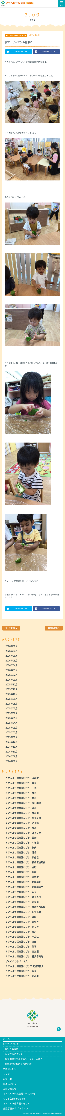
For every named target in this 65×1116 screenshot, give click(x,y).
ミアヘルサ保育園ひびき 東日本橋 (23, 802)
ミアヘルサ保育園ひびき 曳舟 (21, 827)
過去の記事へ (53, 628)
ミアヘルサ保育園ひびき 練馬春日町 (24, 956)
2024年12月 (12, 741)
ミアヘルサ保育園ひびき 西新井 (22, 837)
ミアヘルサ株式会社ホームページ (19, 1093)
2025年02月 (12, 732)
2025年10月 (12, 694)
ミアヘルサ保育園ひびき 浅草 (21, 946)
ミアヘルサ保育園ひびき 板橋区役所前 (25, 862)
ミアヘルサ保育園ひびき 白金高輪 (23, 911)
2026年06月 (12, 655)
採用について (9, 1083)
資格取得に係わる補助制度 (18, 1063)
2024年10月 (12, 751)
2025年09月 (12, 698)
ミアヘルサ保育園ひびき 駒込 (21, 793)
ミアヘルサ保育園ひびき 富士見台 (23, 896)
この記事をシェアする (20, 51)
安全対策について (14, 1053)
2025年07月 (12, 708)
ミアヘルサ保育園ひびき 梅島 (21, 783)
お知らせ (7, 1078)
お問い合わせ (9, 1088)
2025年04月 (12, 722)
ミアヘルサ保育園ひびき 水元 (21, 892)
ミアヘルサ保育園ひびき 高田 (21, 941)
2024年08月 (12, 761)
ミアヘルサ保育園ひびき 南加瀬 (22, 951)
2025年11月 (12, 689)
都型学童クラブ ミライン (15, 1108)
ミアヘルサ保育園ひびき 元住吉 (22, 921)
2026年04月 (12, 665)
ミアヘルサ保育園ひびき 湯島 (21, 807)
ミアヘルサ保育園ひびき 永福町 (22, 778)
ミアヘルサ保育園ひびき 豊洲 (21, 797)
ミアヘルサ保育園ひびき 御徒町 (22, 877)
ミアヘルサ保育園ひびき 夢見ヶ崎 (23, 817)
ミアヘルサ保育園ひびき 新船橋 (22, 857)
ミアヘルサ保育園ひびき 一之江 (22, 936)
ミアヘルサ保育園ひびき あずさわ (23, 832)
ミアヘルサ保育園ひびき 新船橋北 (23, 882)
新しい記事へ (11, 628)
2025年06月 (12, 713)
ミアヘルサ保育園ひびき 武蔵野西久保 (25, 906)
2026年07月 (12, 650)
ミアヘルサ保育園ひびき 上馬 (21, 788)
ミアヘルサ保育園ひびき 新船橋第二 (24, 887)
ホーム (6, 1039)
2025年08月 (12, 703)
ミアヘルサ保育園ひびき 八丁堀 (22, 822)
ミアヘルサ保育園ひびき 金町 (21, 867)
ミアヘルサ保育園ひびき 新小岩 (22, 976)
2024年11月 (12, 746)
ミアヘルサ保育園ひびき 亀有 (21, 872)
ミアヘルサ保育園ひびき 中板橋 (22, 842)
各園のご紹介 (9, 1068)
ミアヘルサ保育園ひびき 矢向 (21, 847)
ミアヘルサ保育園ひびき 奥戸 (21, 931)
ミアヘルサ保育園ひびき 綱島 (21, 971)
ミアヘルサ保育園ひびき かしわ (22, 926)
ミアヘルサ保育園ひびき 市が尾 (22, 901)
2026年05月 (12, 660)
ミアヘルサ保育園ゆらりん (16, 1103)
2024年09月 (12, 756)
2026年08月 (12, 646)
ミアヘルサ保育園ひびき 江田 (21, 916)
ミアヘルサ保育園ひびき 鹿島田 (22, 812)
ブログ (6, 1073)
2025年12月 (12, 684)
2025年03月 (12, 727)
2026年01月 (12, 679)
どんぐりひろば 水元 (17, 961)
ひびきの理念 (11, 1049)
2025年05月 (12, 717)
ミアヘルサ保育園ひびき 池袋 (21, 852)
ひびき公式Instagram (14, 1098)
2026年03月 (12, 670)
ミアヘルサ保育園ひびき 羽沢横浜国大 (25, 966)
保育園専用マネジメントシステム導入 (24, 1058)
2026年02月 (12, 674)
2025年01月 (12, 737)
